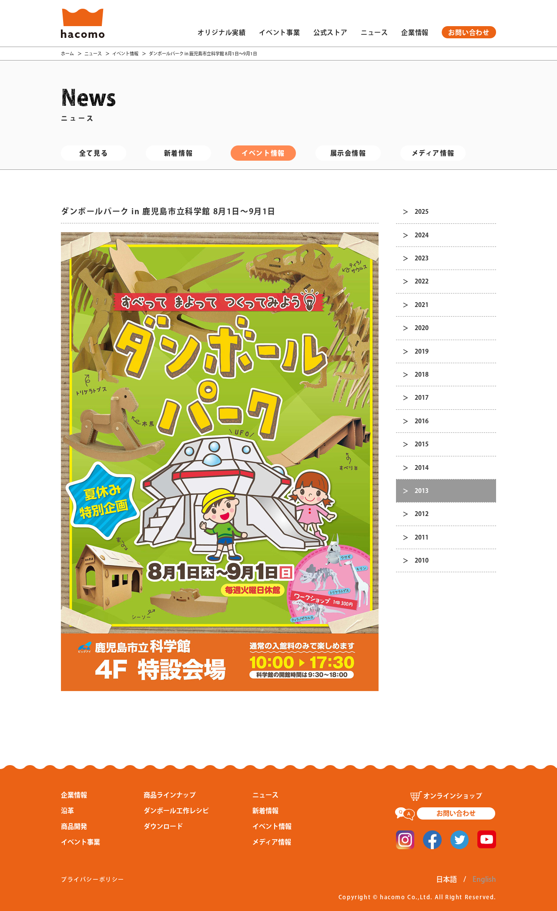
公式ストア (330, 32)
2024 (422, 235)
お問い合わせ (469, 32)
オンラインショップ (452, 796)
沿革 (67, 810)
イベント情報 (125, 53)
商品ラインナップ (170, 795)
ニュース (374, 32)
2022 (422, 281)
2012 (422, 514)
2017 (422, 398)
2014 (422, 468)
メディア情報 (433, 153)
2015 (422, 444)
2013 (422, 491)
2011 (422, 537)
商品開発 (74, 826)
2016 (422, 421)
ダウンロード (163, 826)
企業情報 (415, 32)
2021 (422, 305)
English (484, 879)
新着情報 (178, 153)
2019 (422, 351)
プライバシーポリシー (92, 879)
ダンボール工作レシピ (176, 810)
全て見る (93, 153)
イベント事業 (279, 32)
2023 (422, 258)
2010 (422, 560)
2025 (422, 212)
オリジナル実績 (222, 32)
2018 (422, 374)
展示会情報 (348, 153)
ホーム (67, 53)
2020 (422, 328)
